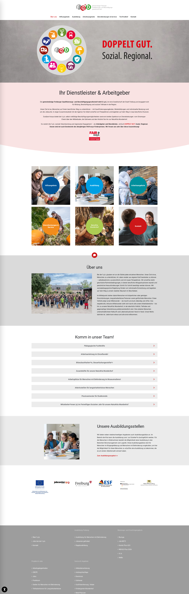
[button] (94, 226)
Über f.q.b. (36, 537)
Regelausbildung (82, 545)
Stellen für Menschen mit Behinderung (46, 585)
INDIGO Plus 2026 (125, 549)
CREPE (35, 572)
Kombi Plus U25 (124, 545)
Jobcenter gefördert (83, 541)
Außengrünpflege (82, 572)
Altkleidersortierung (83, 568)
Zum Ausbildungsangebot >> (107, 456)
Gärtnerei (79, 580)
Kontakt (35, 545)
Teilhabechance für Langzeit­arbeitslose (47, 589)
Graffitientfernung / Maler (85, 585)
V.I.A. (120, 553)
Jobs (34, 576)
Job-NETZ (122, 541)
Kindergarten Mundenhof (85, 589)
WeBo (121, 558)
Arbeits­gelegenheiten (40, 568)
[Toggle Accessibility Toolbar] (4, 589)
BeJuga (121, 537)
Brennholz (79, 576)
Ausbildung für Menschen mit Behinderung (91, 537)
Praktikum (36, 580)
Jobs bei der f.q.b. (39, 541)
